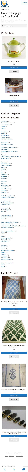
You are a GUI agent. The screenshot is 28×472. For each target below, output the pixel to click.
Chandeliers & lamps (6, 217)
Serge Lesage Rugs (5, 238)
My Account (4, 469)
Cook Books (4, 153)
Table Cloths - (4, 256)
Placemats (3, 254)
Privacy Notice (18, 453)
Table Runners (4, 257)
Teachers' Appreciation (7, 227)
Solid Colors (4, 192)
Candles (3, 232)
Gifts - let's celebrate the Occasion (9, 222)
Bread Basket (4, 149)
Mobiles (3, 133)
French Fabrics (4, 131)
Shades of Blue (4, 241)
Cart (21, 468)
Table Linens (4, 245)
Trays (2, 183)
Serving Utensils (5, 158)
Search (14, 469)
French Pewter (4, 201)
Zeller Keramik (4, 185)
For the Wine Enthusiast (7, 202)
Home (2, 9)
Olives (2, 128)
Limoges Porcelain (5, 165)
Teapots (3, 211)
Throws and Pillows (6, 139)
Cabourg (3, 171)
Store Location (19, 456)
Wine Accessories (5, 204)
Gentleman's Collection (7, 144)
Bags (2, 264)
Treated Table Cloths (6, 259)
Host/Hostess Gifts (6, 224)
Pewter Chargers (5, 209)
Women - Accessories (6, 263)
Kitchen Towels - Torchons (7, 250)
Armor (2, 167)
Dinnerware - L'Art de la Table (8, 147)
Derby (2, 172)
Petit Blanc (4, 190)
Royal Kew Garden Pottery (7, 197)
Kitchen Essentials (5, 163)
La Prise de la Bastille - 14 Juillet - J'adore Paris (12, 225)
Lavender (3, 126)
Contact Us (9, 453)
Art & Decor (4, 121)
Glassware (3, 162)
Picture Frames (5, 135)
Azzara (3, 169)
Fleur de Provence (5, 188)
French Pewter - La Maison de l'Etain (10, 156)
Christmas (3, 248)
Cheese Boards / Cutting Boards (9, 151)
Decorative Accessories (7, 123)
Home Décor (4, 208)
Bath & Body (4, 142)
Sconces (3, 218)
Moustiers (3, 181)
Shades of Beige (5, 239)
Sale (2, 236)
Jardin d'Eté (4, 176)
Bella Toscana (4, 187)
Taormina (3, 178)
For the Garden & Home (7, 195)
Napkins (3, 252)
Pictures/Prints (5, 137)
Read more (14, 71)
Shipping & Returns (9, 456)
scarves (3, 266)
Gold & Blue (4, 174)
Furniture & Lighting (6, 215)
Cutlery (3, 154)
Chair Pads (3, 247)
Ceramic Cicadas (5, 124)
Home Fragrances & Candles (8, 231)
